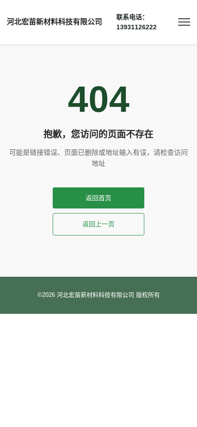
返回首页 (98, 198)
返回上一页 (98, 224)
